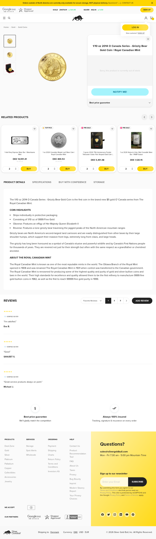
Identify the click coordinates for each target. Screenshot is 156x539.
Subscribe (137, 482)
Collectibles (10, 472)
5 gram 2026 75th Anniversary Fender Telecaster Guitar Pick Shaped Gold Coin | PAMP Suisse (97, 153)
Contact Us (75, 446)
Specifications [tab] (41, 182)
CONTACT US (127, 3)
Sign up (141, 33)
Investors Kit (54, 471)
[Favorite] (148, 39)
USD (81, 532)
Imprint (73, 483)
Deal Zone (9, 446)
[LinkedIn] (120, 514)
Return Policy (54, 459)
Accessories (10, 477)
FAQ (72, 461)
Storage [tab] (99, 182)
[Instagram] (114, 514)
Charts (51, 455)
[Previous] (23, 67)
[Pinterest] (133, 514)
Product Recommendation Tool (78, 453)
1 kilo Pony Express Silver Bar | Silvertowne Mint (20, 153)
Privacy (73, 474)
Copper (8, 468)
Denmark (54, 532)
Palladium (9, 463)
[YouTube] (126, 514)
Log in (135, 27)
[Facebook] (102, 514)
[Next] (82, 67)
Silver (93, 10)
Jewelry (8, 481)
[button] (120, 102)
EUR (87, 532)
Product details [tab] (14, 182)
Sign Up (147, 10)
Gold (64, 10)
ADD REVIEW (142, 301)
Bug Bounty (75, 479)
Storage (30, 446)
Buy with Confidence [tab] (72, 182)
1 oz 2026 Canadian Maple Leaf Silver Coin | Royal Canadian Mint (58, 153)
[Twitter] (108, 514)
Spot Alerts (31, 450)
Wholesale (31, 455)
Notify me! (120, 91)
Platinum (8, 459)
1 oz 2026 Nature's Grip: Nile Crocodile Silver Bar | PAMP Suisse (136, 153)
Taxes (72, 470)
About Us (74, 465)
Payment (52, 446)
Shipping (52, 450)
